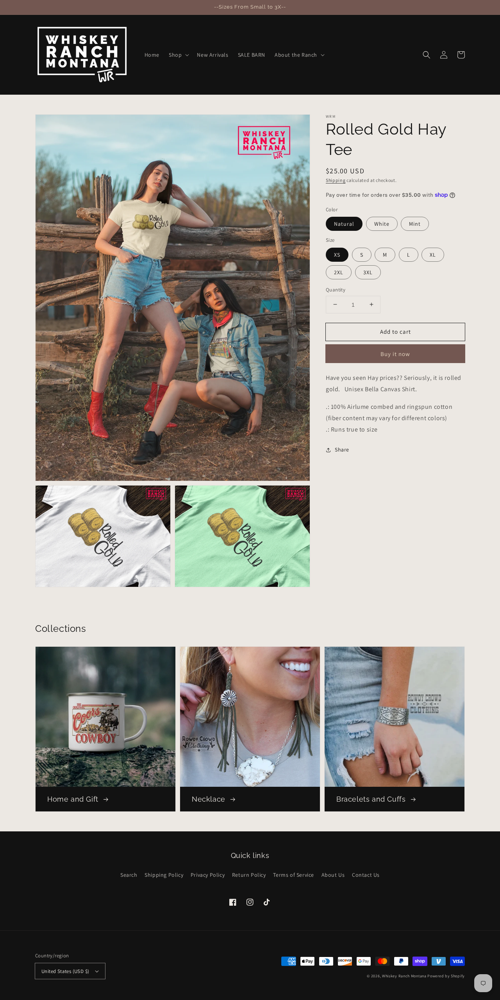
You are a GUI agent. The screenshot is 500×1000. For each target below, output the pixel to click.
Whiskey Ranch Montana (404, 975)
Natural (344, 223)
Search (129, 874)
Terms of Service (293, 874)
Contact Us (366, 874)
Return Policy (249, 874)
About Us (333, 874)
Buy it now (395, 354)
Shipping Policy (164, 874)
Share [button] (342, 449)
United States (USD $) (65, 971)
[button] (178, 55)
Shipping (336, 180)
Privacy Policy (208, 874)
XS (337, 254)
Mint (415, 223)
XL (433, 254)
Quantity (335, 289)
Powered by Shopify (446, 975)
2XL (338, 271)
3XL (368, 271)
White (381, 223)
